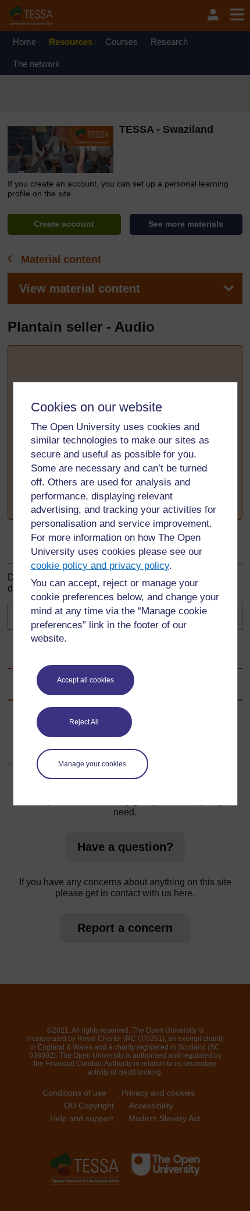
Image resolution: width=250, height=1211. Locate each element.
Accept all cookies (85, 680)
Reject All (84, 722)
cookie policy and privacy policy (100, 565)
